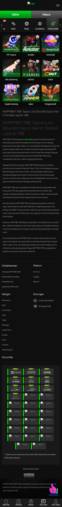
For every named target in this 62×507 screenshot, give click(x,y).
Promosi (36, 272)
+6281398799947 (46, 300)
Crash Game (53, 29)
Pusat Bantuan (7, 282)
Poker (4, 340)
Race (13, 29)
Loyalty (36, 277)
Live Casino (6, 310)
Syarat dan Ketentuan (10, 286)
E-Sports (5, 345)
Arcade (4, 335)
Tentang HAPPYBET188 (11, 272)
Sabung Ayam (7, 350)
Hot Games (6, 300)
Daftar (15, 14)
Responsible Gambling (10, 277)
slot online (29, 139)
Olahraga (39, 29)
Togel (26, 29)
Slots (4, 305)
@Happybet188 (45, 306)
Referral (36, 282)
